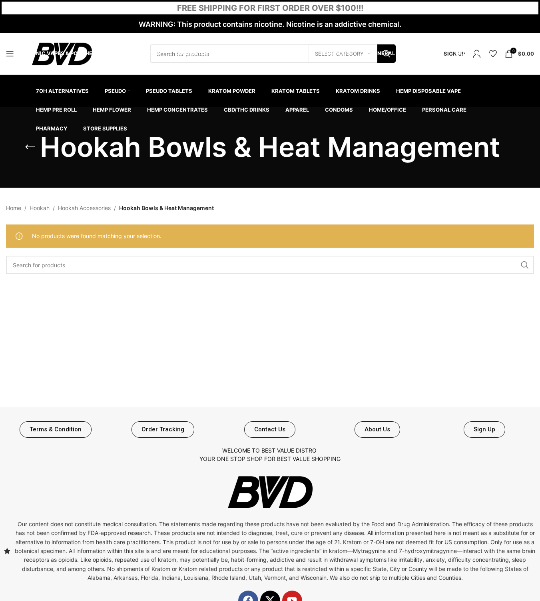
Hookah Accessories (84, 207)
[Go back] (30, 147)
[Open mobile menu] (10, 54)
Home (13, 207)
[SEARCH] (525, 265)
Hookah (40, 207)
